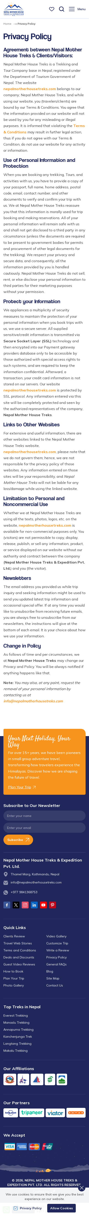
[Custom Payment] (44, 1146)
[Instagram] (25, 905)
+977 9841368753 (24, 892)
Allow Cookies (61, 1208)
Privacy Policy (56, 957)
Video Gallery (56, 936)
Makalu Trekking (15, 1051)
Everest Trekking (15, 1015)
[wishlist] (51, 9)
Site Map (52, 978)
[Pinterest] (52, 905)
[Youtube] (43, 905)
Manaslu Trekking (16, 1022)
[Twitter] (16, 905)
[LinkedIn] (34, 905)
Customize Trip (57, 943)
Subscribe (15, 840)
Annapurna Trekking (18, 1029)
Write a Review (57, 950)
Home (7, 23)
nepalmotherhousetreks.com (29, 88)
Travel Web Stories (17, 943)
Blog (49, 971)
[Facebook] (6, 905)
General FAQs (56, 964)
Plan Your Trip (13, 978)
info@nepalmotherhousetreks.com (33, 701)
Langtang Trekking (17, 1044)
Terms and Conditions (19, 950)
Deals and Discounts (18, 957)
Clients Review (14, 936)
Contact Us (54, 985)
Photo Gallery (13, 985)
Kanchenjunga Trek (17, 1037)
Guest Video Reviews (19, 964)
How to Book (13, 971)
